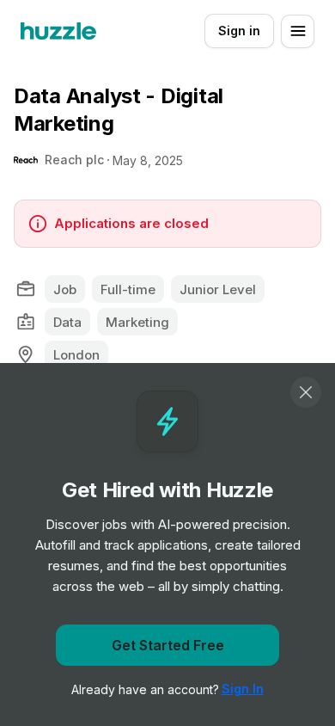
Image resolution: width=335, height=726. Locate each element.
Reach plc (74, 159)
